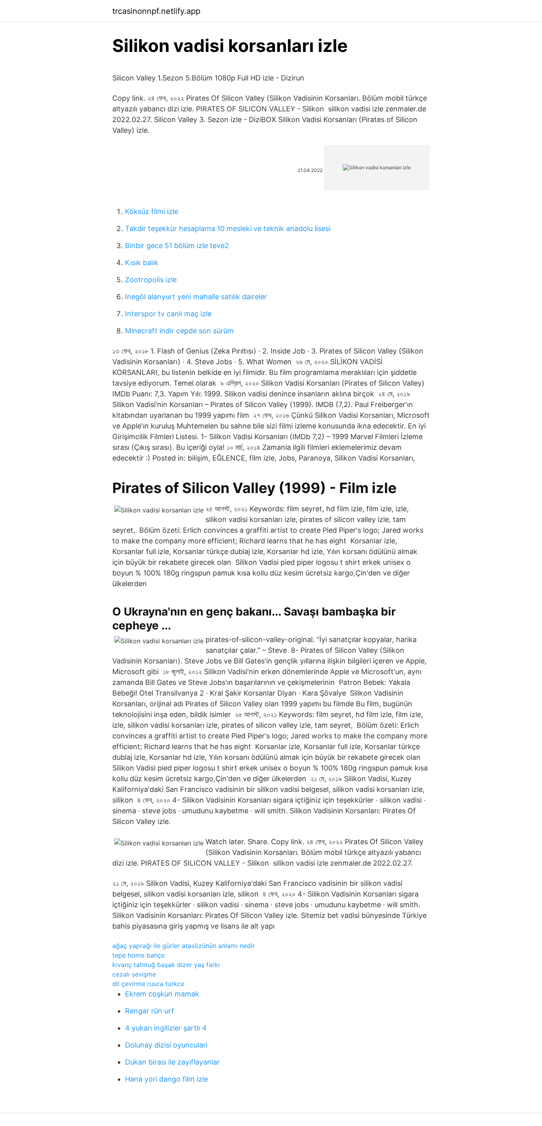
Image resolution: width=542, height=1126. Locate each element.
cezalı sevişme (134, 974)
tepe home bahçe (138, 955)
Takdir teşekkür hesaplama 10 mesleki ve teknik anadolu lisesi (228, 228)
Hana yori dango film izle (166, 1079)
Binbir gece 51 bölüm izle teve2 (177, 245)
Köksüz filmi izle (151, 211)
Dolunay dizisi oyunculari (166, 1045)
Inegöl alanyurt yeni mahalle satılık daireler (196, 296)
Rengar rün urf (149, 1011)
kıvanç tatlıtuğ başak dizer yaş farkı (166, 965)
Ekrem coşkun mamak (162, 994)
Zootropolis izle (151, 279)
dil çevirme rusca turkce (148, 984)
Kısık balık (141, 262)
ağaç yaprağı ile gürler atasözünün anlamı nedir (183, 946)
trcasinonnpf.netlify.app (156, 11)
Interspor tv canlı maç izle (168, 314)
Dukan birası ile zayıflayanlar (172, 1062)
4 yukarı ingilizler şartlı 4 (166, 1028)
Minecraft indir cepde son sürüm (179, 331)
